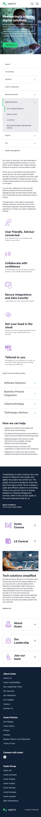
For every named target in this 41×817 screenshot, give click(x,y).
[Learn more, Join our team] (34, 657)
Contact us (10, 45)
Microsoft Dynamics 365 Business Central (19, 127)
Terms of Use (9, 743)
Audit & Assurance (12, 87)
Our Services (8, 691)
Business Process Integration (14, 393)
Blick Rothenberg (10, 801)
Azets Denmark (10, 775)
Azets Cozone (12, 114)
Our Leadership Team (12, 687)
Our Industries (9, 695)
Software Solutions (15, 383)
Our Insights (8, 700)
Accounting (9, 72)
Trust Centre (8, 726)
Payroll (7, 64)
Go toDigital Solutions (15, 109)
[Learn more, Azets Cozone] (34, 525)
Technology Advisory (16, 412)
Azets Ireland (9, 783)
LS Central (11, 120)
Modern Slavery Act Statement (16, 739)
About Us (7, 678)
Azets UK (7, 770)
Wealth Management (12, 151)
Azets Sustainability (11, 682)
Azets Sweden (9, 796)
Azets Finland (9, 779)
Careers (6, 704)
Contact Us (8, 708)
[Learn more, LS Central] (34, 541)
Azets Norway (9, 788)
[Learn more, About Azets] (34, 624)
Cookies (6, 735)
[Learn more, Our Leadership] (34, 640)
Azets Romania (9, 792)
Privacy (6, 730)
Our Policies (8, 722)
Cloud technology (14, 403)
